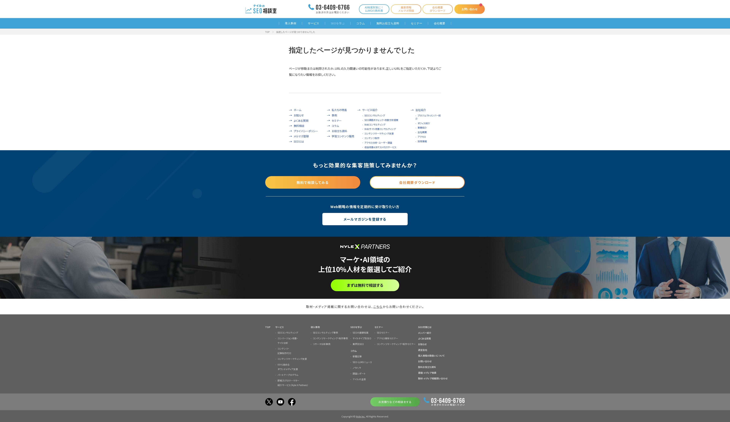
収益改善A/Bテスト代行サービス (380, 147)
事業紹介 (422, 127)
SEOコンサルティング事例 (325, 332)
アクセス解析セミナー (387, 338)
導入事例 (290, 23)
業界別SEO (358, 344)
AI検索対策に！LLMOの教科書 (374, 9)
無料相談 (299, 126)
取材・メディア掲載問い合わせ (433, 378)
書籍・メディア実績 (427, 372)
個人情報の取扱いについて (431, 355)
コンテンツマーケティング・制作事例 (330, 338)
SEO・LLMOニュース (362, 362)
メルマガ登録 (301, 136)
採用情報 (422, 141)
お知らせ (299, 115)
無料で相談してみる (313, 182)
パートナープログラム (288, 374)
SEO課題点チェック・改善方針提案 (381, 120)
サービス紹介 (370, 110)
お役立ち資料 (339, 131)
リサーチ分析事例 (321, 344)
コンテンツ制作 (371, 138)
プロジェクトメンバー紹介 (428, 117)
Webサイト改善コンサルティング (380, 128)
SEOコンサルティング (374, 115)
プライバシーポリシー (306, 131)
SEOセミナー (383, 332)
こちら (378, 306)
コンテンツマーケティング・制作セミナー (396, 344)
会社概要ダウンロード (438, 9)
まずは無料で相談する (365, 285)
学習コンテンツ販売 (343, 136)
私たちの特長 (339, 110)
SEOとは (299, 141)
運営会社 (422, 349)
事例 (334, 115)
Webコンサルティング (374, 124)
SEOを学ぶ (338, 23)
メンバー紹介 (424, 332)
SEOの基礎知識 (360, 332)
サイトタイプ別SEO (362, 338)
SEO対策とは (425, 327)
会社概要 (439, 23)
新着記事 (357, 356)
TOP (267, 31)
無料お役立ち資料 (387, 23)
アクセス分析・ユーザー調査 (378, 142)
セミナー (416, 23)
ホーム (297, 110)
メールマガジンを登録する (365, 219)
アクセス (422, 136)
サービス (313, 23)
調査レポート (359, 373)
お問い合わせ (470, 9)
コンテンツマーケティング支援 (379, 133)
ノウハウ (357, 367)
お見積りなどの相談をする (395, 402)
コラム (360, 23)
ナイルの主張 (359, 379)
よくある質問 (301, 120)
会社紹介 (420, 110)
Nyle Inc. (360, 416)
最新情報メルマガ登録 (406, 9)
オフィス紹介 (424, 123)
